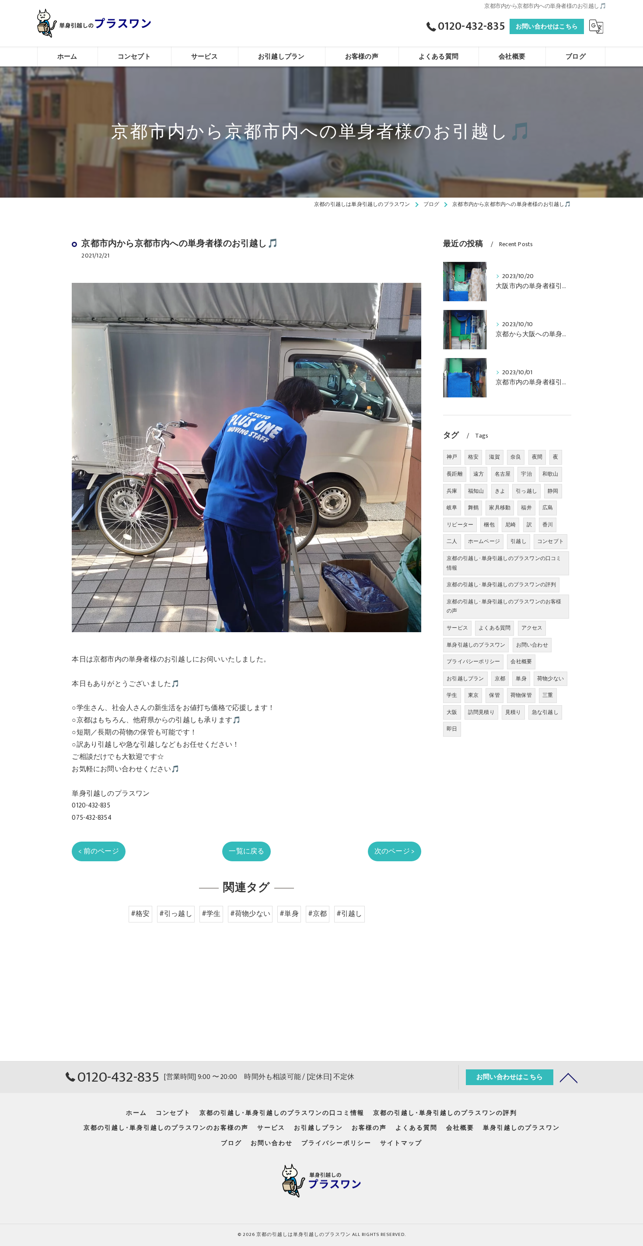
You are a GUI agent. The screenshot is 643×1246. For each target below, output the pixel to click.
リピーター (460, 524)
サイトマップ (401, 1143)
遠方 (478, 474)
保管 (494, 695)
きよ (500, 491)
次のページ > (394, 851)
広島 (547, 507)
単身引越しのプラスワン (476, 644)
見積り (513, 712)
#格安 (140, 913)
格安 (473, 456)
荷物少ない (550, 678)
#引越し (349, 913)
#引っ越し (175, 913)
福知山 (476, 491)
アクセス (532, 627)
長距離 (455, 474)
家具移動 (499, 507)
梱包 (489, 524)
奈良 (515, 456)
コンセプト (550, 541)
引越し (518, 541)
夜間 (537, 456)
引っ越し (526, 491)
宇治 (526, 474)
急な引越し (545, 712)
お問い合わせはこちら (547, 26)
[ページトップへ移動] (568, 1077)
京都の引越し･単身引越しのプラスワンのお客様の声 (504, 606)
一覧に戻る (246, 851)
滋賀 (494, 456)
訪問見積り (481, 712)
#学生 (211, 913)
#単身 (289, 913)
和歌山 (550, 474)
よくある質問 (494, 627)
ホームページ (484, 541)
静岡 (553, 491)
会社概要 (521, 661)
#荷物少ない (250, 913)
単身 (521, 678)
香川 (547, 524)
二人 (452, 541)
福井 (526, 507)
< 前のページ (98, 851)
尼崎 (510, 524)
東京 (473, 695)
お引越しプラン (465, 678)
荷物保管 (521, 695)
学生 (452, 695)
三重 (547, 695)
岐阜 (452, 507)
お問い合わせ (532, 644)
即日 (452, 728)
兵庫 (452, 491)
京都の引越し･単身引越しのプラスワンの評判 (501, 584)
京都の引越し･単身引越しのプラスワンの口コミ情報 (504, 563)
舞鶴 (473, 507)
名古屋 (503, 474)
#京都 (317, 913)
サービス (457, 627)
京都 (500, 678)
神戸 (452, 456)
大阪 (452, 712)
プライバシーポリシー (473, 661)
